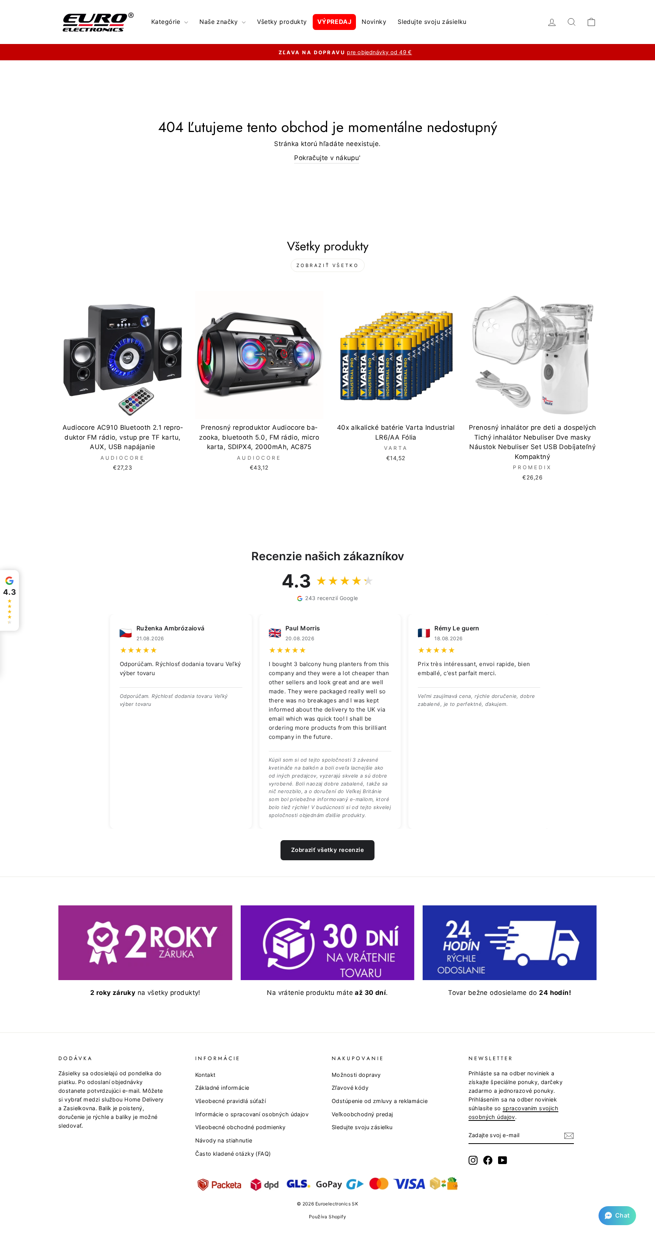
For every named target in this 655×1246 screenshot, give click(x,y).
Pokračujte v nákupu (326, 158)
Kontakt (205, 1075)
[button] (617, 1215)
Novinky (374, 21)
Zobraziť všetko (327, 265)
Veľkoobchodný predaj (362, 1114)
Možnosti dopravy (356, 1075)
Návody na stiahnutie (223, 1140)
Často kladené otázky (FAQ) (233, 1153)
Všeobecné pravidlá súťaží (230, 1101)
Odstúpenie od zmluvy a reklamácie (380, 1101)
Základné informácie (222, 1087)
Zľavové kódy (350, 1087)
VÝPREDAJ (334, 21)
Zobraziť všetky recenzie (327, 849)
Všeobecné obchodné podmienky (240, 1127)
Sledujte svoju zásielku (432, 21)
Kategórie (166, 21)
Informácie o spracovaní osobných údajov (252, 1114)
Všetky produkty (282, 21)
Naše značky (219, 21)
